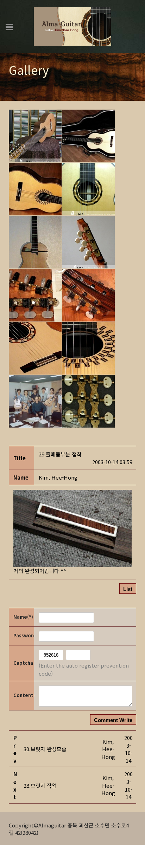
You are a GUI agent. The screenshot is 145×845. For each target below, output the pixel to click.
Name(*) (23, 616)
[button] (58, 477)
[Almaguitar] (72, 25)
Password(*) (23, 635)
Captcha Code (23, 662)
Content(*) (23, 695)
